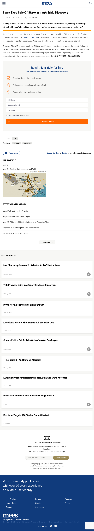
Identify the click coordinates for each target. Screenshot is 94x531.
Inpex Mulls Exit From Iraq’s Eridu (15, 211)
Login (64, 153)
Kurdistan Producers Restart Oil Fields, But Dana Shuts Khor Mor (35, 377)
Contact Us (39, 507)
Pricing (38, 499)
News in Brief (11, 503)
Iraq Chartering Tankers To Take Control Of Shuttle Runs (31, 265)
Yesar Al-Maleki (32, 18)
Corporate (27, 143)
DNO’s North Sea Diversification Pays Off (23, 304)
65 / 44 (20, 18)
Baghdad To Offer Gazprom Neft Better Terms (21, 228)
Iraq (15, 138)
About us (68, 499)
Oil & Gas (16, 143)
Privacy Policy (7, 520)
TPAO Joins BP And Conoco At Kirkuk (22, 360)
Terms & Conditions (22, 520)
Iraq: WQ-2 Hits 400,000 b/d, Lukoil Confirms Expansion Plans (26, 222)
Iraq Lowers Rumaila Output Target (16, 217)
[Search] (90, 3)
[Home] (47, 3)
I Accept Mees (19, 115)
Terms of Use (24, 115)
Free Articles (11, 499)
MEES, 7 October (31, 37)
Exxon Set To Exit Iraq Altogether (15, 233)
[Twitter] (51, 526)
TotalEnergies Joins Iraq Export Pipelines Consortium (29, 285)
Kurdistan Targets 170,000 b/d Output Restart (26, 415)
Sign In (38, 503)
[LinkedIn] (55, 526)
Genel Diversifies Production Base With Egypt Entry (28, 395)
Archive (9, 507)
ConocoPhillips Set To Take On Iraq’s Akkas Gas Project (31, 340)
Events (67, 503)
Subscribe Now (53, 153)
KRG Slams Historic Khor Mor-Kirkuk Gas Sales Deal (28, 322)
